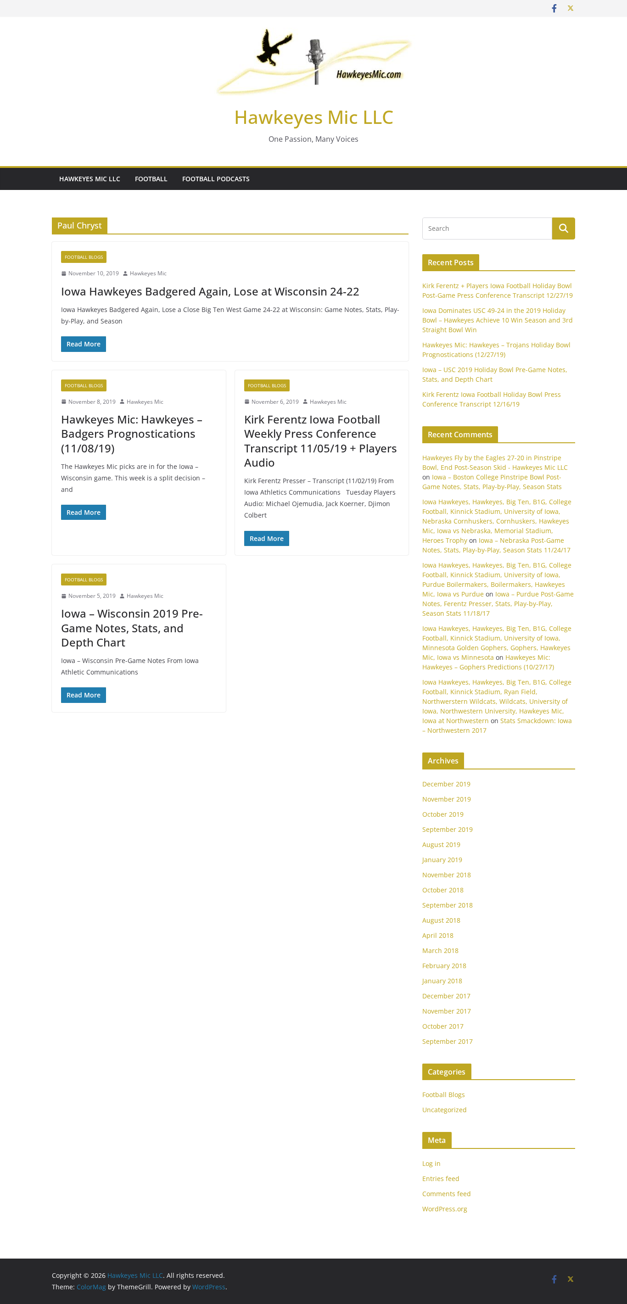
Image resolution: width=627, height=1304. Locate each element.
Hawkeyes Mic (148, 273)
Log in (431, 1163)
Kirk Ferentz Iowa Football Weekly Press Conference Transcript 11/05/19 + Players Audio (320, 441)
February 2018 (444, 965)
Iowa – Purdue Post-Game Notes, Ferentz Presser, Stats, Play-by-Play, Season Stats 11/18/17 (498, 604)
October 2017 (443, 1026)
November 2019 (446, 799)
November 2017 (446, 1011)
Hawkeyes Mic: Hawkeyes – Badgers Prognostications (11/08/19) (131, 433)
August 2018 (441, 920)
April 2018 (437, 935)
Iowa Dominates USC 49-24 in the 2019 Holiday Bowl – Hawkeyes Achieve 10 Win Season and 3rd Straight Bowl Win (497, 320)
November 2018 (446, 874)
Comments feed (446, 1193)
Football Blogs (84, 257)
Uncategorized (444, 1109)
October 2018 (443, 890)
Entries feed (440, 1178)
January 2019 (442, 859)
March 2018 (440, 950)
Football (151, 178)
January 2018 (442, 980)
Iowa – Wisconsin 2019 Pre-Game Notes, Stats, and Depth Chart (132, 627)
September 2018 (447, 905)
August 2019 (441, 844)
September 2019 (447, 829)
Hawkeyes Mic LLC (313, 116)
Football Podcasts (216, 178)
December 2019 (446, 784)
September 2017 (447, 1041)
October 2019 (443, 814)
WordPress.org (444, 1208)
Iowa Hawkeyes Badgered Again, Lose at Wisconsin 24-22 (210, 291)
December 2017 (446, 996)
